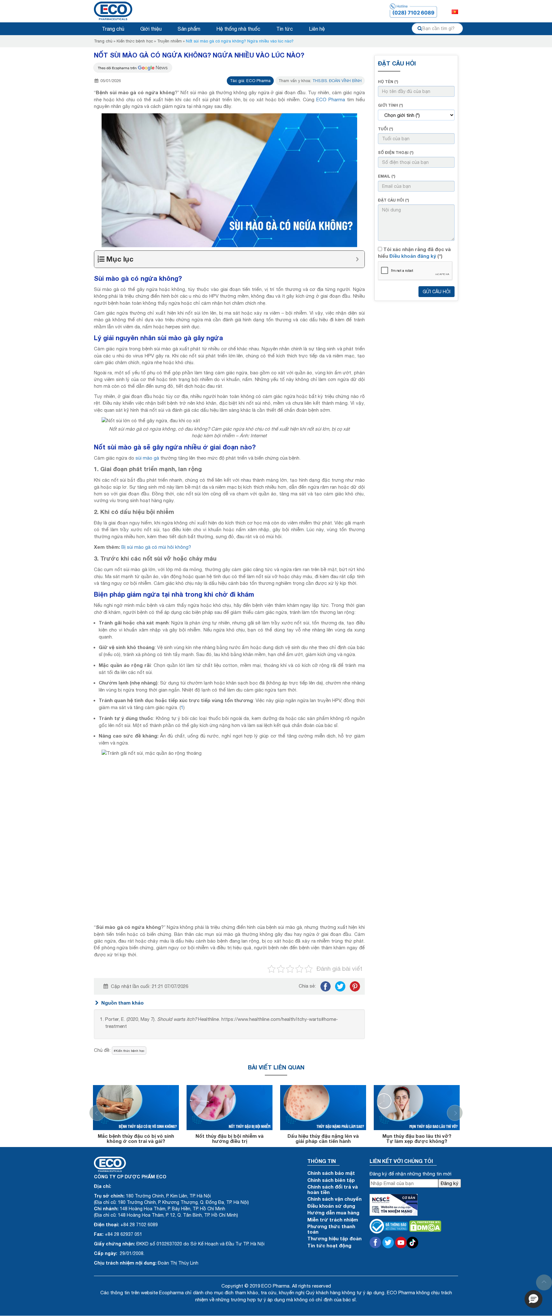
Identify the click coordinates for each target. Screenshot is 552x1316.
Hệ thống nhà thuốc (238, 29)
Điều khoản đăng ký (412, 256)
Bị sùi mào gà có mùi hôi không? (156, 547)
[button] (533, 1299)
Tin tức (284, 29)
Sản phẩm (189, 29)
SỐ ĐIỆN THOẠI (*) (395, 152)
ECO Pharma (330, 99)
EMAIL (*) (386, 176)
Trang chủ (113, 29)
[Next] (455, 1113)
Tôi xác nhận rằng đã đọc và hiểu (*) (414, 252)
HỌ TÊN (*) (388, 81)
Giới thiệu (151, 29)
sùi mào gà (147, 458)
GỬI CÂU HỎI (436, 291)
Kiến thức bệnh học (135, 41)
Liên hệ (317, 29)
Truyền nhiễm (169, 41)
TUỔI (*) (385, 128)
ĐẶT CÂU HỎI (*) (393, 200)
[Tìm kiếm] (420, 28)
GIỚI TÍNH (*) (390, 105)
